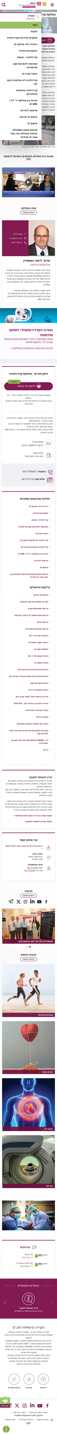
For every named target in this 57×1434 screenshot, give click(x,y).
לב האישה (28, 1254)
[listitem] (28, 182)
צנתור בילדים (42, 717)
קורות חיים (17, 234)
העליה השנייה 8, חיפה (38, 1412)
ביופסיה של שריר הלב (38, 635)
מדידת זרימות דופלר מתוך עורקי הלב (31, 696)
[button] (21, 17)
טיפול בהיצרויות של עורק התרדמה (33, 669)
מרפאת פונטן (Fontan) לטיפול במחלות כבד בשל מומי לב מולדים (24, 133)
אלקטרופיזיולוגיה (28, 50)
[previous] (50, 1302)
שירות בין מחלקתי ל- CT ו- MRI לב (23, 102)
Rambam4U (34, 420)
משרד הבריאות (18, 1412)
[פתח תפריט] (52, 4)
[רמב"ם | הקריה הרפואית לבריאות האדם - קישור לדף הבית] (29, 5)
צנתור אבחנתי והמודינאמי (36, 710)
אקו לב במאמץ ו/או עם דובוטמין (34, 601)
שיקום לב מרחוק (28, 116)
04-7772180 (29, 870)
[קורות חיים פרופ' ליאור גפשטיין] (41, 238)
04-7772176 (33, 479)
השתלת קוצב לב (41, 649)
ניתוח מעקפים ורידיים (38, 689)
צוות (35, 24)
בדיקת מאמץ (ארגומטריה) (36, 628)
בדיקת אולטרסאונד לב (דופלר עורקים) (31, 615)
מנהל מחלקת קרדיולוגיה (40, 264)
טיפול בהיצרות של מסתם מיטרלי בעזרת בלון (28, 676)
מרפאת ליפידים (29, 110)
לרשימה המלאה (28, 212)
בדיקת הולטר (42, 622)
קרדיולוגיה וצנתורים (24, 1263)
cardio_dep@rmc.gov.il (32, 443)
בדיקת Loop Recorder (38, 608)
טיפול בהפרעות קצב (39, 683)
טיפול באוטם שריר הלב (38, 656)
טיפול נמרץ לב (29, 73)
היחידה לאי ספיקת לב (25, 44)
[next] (6, 1302)
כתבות (34, 31)
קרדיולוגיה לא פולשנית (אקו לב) (22, 82)
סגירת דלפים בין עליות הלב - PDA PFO (31, 703)
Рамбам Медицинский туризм (28, 1415)
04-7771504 (32, 867)
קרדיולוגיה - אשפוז (27, 57)
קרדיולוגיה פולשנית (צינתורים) (26, 92)
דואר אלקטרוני (15, 238)
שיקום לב (32, 123)
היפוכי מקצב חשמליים (38, 642)
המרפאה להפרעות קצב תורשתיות (25, 65)
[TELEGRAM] (11, 904)
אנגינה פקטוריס (41, 662)
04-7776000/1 (34, 471)
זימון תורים (38, 40)
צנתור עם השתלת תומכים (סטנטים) (32, 723)
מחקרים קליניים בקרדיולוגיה (22, 37)
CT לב (45, 750)
